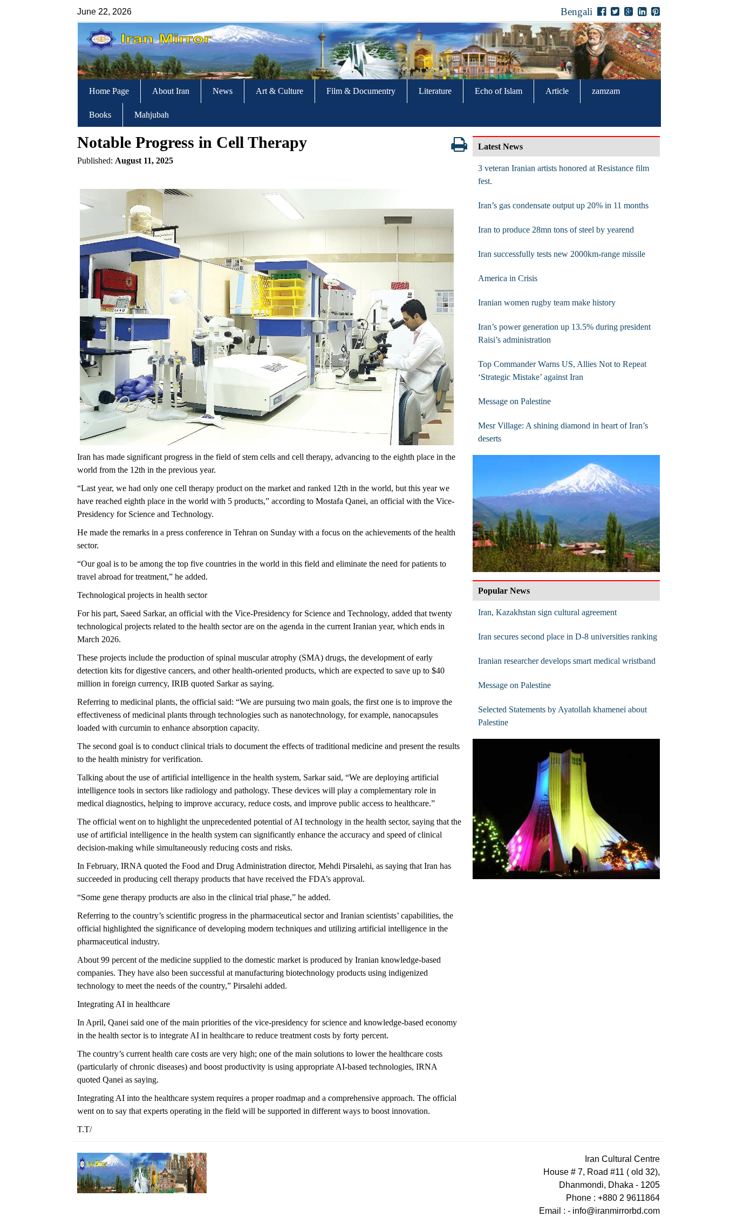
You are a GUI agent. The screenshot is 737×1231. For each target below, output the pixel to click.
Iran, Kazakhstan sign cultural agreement (547, 612)
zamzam (606, 91)
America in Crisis (507, 278)
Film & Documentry (360, 91)
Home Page (109, 91)
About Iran (170, 91)
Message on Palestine (514, 401)
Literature (435, 91)
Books (100, 114)
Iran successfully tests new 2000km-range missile (561, 254)
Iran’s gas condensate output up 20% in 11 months (563, 205)
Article (557, 91)
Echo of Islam (498, 91)
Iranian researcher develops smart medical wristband (567, 660)
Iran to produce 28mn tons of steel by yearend (556, 229)
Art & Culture (279, 91)
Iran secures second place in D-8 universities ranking (567, 636)
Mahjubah (151, 114)
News (223, 91)
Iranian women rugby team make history (547, 302)
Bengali (576, 11)
